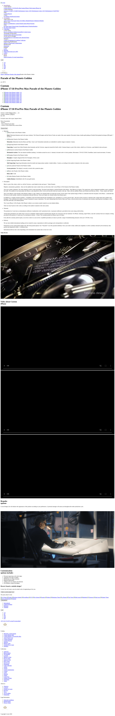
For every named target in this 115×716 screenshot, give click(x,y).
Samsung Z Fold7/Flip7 (53, 11)
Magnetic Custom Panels (16, 23)
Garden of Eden (8, 40)
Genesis (19, 32)
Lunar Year (6, 676)
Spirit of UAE (11, 37)
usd (4, 62)
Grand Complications (16, 43)
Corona (29, 32)
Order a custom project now (7, 592)
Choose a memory (5, 114)
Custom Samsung (8, 639)
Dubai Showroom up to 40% (11, 51)
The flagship (7, 654)
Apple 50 (10, 34)
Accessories (7, 18)
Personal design (16, 16)
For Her (10, 16)
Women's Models (34, 20)
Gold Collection (8, 665)
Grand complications (9, 669)
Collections (6, 29)
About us (6, 686)
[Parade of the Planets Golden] (13, 92)
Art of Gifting (7, 693)
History (5, 57)
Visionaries (15, 34)
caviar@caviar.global (15, 621)
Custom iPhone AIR (9, 635)
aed (4, 68)
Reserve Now (4, 128)
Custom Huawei (8, 13)
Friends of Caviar (11, 57)
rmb (5, 67)
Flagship (6, 34)
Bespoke (6, 50)
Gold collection (22, 37)
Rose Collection (22, 40)
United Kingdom (8, 604)
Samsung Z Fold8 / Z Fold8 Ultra (12, 11)
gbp (5, 65)
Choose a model (5, 113)
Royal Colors (7, 32)
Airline (20, 34)
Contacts (18, 57)
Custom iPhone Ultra (26, 8)
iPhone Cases (7, 23)
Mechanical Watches (28, 26)
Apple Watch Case (8, 638)
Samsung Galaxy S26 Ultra (27, 11)
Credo (5, 48)
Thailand (6, 607)
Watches (6, 642)
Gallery (5, 53)
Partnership (6, 694)
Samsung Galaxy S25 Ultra (40, 11)
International (7, 603)
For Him (6, 16)
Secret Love (15, 40)
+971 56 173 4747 (5, 621)
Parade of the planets (15, 74)
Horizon (6, 674)
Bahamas (6, 606)
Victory (5, 668)
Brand (5, 54)
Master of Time (7, 43)
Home (2, 74)
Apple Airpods (19, 26)
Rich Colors (24, 32)
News (21, 57)
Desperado (6, 46)
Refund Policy (7, 701)
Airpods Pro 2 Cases (9, 645)
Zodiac (16, 37)
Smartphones (7, 5)
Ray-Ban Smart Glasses (9, 26)
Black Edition (13, 32)
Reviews (6, 690)
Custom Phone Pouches (28, 23)
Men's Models (26, 20)
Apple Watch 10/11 (18, 20)
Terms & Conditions (9, 700)
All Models (41, 20)
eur (4, 64)
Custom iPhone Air (36, 8)
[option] (59, 62)
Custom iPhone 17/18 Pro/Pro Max (12, 8)
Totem (27, 37)
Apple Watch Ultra (8, 20)
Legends (6, 37)
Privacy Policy (7, 702)
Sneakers (35, 26)
